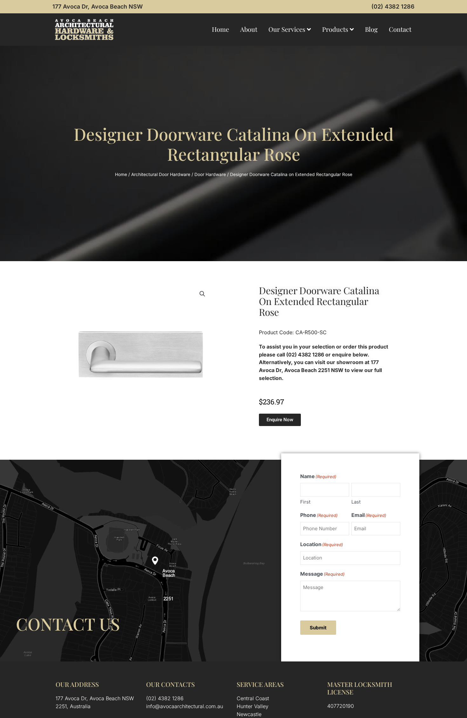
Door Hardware (210, 174)
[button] (202, 294)
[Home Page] (84, 30)
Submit (318, 628)
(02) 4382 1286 (393, 6)
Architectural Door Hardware (160, 174)
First (305, 502)
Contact (400, 29)
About (248, 29)
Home (220, 29)
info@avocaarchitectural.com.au (184, 706)
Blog (371, 29)
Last (356, 502)
